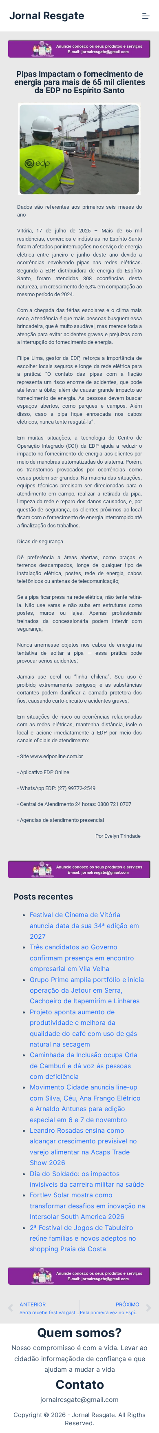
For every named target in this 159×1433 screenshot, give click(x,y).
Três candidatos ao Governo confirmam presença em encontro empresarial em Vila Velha (82, 958)
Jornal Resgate (46, 15)
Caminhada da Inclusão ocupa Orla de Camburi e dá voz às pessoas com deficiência (83, 1065)
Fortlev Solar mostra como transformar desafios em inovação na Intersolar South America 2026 (87, 1206)
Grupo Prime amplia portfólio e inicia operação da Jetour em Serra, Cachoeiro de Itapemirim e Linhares (87, 990)
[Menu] (146, 16)
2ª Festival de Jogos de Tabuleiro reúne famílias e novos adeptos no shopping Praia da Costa (83, 1238)
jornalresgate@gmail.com (79, 1399)
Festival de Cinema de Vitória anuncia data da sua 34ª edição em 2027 (84, 925)
